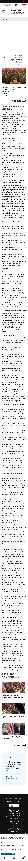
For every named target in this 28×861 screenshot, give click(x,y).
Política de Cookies (9, 850)
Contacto (3, 1)
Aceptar (4, 853)
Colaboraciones (14, 822)
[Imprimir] (25, 101)
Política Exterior (14, 828)
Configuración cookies (15, 845)
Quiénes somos (14, 810)
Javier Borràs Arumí (8, 138)
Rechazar (12, 853)
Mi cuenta (4, 858)
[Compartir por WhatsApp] (18, 101)
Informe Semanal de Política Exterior (14, 830)
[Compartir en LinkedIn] (20, 101)
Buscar (14, 858)
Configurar (20, 853)
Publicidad (14, 823)
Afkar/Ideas (14, 832)
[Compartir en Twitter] (15, 101)
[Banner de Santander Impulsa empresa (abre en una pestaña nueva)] (14, 5)
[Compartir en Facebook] (12, 101)
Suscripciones (14, 812)
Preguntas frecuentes (14, 815)
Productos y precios (14, 813)
